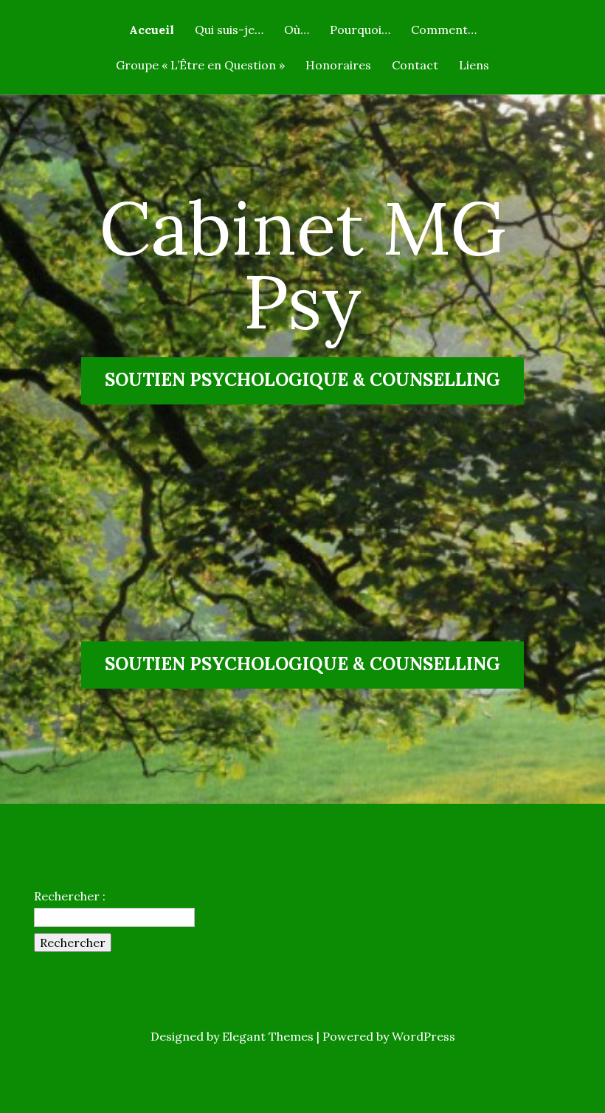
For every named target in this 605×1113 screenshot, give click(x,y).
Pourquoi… (360, 30)
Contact (415, 65)
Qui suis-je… (229, 30)
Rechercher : (70, 896)
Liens (474, 65)
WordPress (423, 1036)
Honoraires (338, 65)
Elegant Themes (268, 1036)
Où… (296, 30)
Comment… (444, 30)
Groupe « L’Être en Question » (200, 65)
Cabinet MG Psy (302, 264)
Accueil (151, 30)
